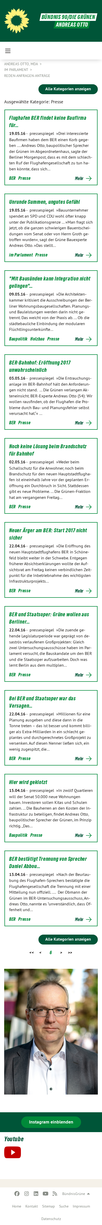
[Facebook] (17, 1193)
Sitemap (48, 1206)
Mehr (79, 178)
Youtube (14, 1139)
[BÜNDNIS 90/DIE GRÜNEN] (16, 20)
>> (70, 952)
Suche (64, 1206)
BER (12, 178)
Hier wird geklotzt (28, 782)
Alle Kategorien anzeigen (68, 89)
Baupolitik (18, 339)
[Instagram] (26, 1193)
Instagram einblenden (51, 1122)
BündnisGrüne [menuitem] (73, 1193)
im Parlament (21, 255)
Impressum (81, 1206)
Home (16, 1206)
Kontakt (31, 1206)
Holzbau (37, 339)
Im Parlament (16, 69)
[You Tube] (45, 1193)
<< (31, 952)
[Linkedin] (36, 1193)
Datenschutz (51, 1218)
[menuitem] (16, 1206)
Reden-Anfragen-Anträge (27, 75)
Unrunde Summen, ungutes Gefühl (44, 202)
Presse (24, 178)
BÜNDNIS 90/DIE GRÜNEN (68, 17)
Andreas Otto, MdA (21, 64)
